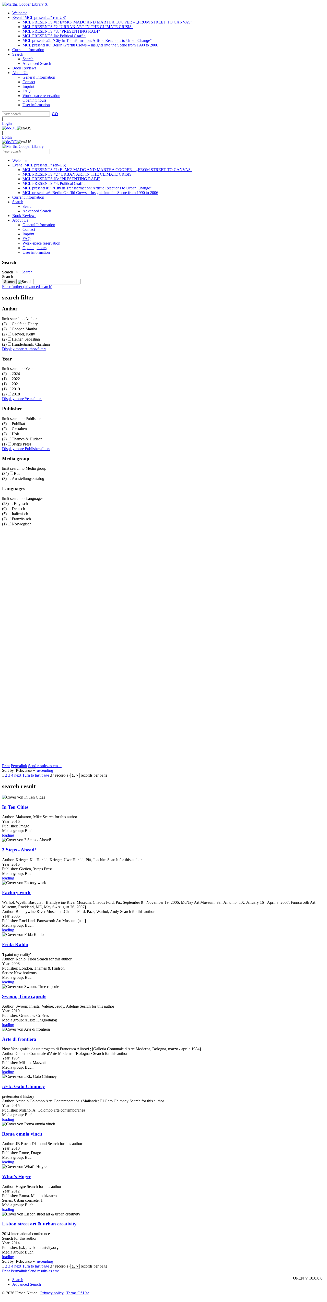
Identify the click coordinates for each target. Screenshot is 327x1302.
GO (55, 114)
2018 (16, 394)
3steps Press (21, 444)
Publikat (18, 423)
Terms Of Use (77, 1293)
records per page (94, 775)
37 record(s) (59, 775)
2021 (16, 384)
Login (7, 123)
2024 (16, 373)
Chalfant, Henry (25, 324)
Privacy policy (52, 1293)
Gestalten (19, 429)
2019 (16, 389)
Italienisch (20, 514)
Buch (18, 473)
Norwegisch (21, 524)
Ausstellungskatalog (28, 478)
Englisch (21, 503)
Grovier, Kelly (23, 334)
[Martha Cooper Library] (23, 4)
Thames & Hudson (27, 439)
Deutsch (18, 509)
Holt (15, 434)
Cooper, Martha (24, 329)
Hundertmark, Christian (31, 344)
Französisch (21, 519)
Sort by (8, 770)
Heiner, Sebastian (26, 339)
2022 (16, 379)
